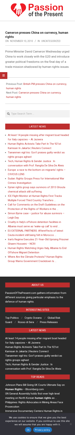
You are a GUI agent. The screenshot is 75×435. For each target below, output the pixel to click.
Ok (28, 429)
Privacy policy (42, 429)
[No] (70, 424)
